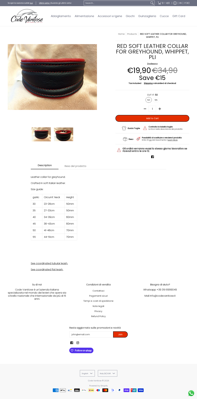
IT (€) (186, 3)
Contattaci (98, 290)
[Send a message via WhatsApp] (191, 393)
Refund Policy (98, 316)
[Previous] (9, 77)
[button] (152, 157)
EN (180, 3)
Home (121, 34)
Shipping (148, 83)
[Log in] (175, 3)
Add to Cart (152, 118)
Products (132, 34)
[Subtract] (145, 108)
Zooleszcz (152, 63)
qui (31, 3)
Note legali (98, 306)
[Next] (94, 77)
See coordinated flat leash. (47, 269)
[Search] (152, 3)
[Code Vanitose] (27, 16)
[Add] (159, 108)
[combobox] (117, 3)
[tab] (44, 166)
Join (120, 334)
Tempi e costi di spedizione (98, 300)
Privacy (98, 311)
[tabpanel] (98, 221)
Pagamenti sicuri (98, 295)
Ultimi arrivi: (44, 3)
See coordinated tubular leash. (49, 263)
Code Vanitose (95, 380)
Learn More (173, 140)
